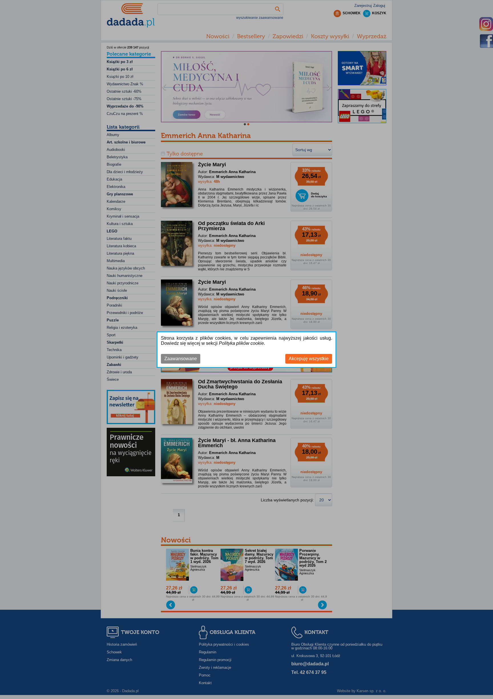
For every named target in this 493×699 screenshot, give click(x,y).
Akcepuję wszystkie (309, 358)
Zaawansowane (180, 358)
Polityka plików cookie (241, 343)
